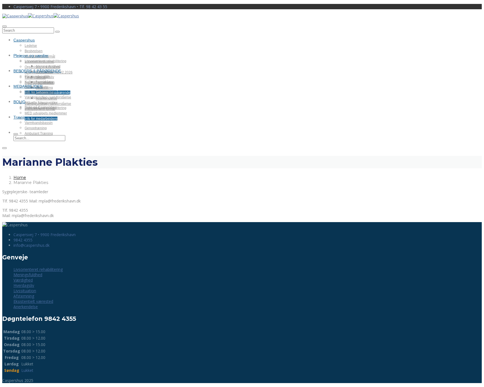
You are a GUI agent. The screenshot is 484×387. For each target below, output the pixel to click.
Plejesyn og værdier (30, 55)
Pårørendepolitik (37, 77)
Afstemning (23, 296)
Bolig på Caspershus (41, 107)
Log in (476, 22)
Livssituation (24, 290)
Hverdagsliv (23, 285)
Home (19, 177)
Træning (20, 117)
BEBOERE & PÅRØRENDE (37, 71)
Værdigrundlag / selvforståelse (48, 97)
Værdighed (23, 280)
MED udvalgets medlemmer (46, 113)
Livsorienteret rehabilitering (45, 61)
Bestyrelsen (34, 51)
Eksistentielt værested (33, 301)
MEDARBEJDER (28, 86)
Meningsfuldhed (48, 66)
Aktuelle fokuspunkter (41, 103)
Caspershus (24, 40)
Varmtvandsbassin (39, 123)
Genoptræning (36, 128)
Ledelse (31, 46)
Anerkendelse (25, 306)
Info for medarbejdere (41, 119)
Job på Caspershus (39, 92)
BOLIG (19, 102)
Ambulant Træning (39, 133)
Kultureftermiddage (39, 82)
